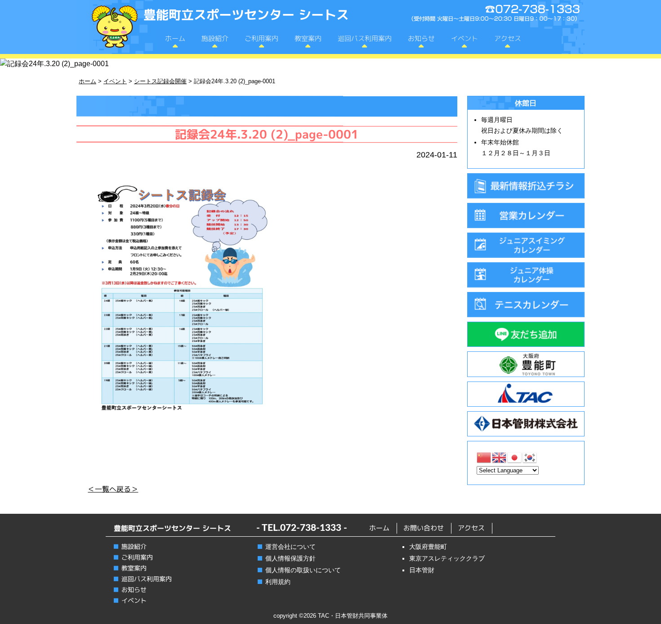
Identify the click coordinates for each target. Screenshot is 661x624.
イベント (464, 38)
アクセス (507, 38)
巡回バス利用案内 (365, 38)
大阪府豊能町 (428, 546)
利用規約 (277, 581)
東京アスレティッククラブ (447, 558)
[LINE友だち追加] (526, 334)
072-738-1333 (310, 528)
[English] (499, 457)
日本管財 (421, 570)
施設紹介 (214, 38)
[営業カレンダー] (526, 215)
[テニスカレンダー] (526, 304)
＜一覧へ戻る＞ (113, 489)
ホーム (175, 38)
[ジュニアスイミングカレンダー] (526, 245)
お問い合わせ (423, 528)
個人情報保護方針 (290, 558)
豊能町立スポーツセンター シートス (246, 14)
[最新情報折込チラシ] (526, 186)
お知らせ (421, 38)
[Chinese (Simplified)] (484, 457)
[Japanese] (515, 457)
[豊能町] (526, 364)
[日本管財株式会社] (526, 424)
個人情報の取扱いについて (303, 570)
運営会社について (290, 546)
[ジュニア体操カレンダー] (526, 275)
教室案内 (308, 38)
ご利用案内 (261, 38)
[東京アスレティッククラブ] (526, 394)
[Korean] (530, 457)
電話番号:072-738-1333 (495, 13)
